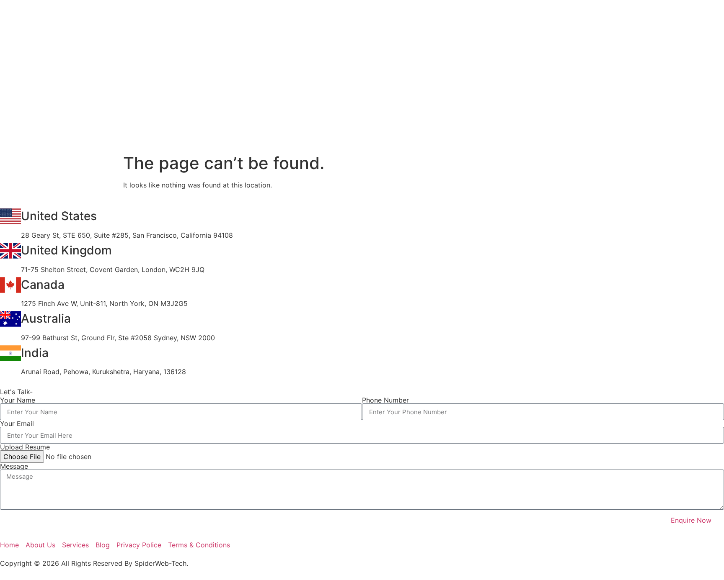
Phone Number (385, 400)
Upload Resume (25, 447)
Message (14, 466)
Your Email (17, 423)
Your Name (17, 400)
